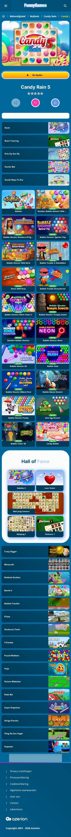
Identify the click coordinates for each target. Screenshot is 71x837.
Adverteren (16, 809)
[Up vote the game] (55, 102)
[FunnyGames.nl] (3, 16)
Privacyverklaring (19, 777)
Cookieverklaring (19, 783)
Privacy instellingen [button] (21, 771)
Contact (14, 802)
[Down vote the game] (35, 102)
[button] (65, 6)
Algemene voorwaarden (23, 790)
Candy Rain (50, 16)
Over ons (15, 796)
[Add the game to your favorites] (63, 26)
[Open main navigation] (6, 6)
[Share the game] (15, 102)
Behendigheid (17, 16)
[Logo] (35, 6)
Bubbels (34, 16)
